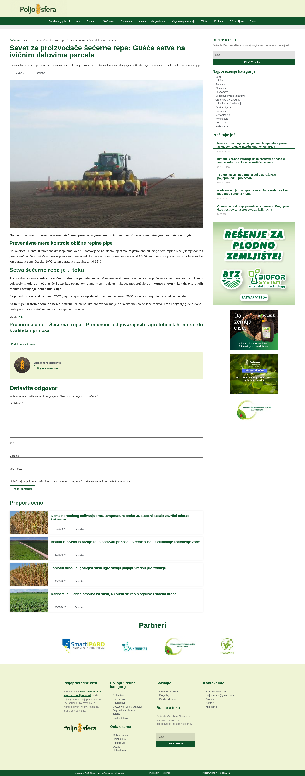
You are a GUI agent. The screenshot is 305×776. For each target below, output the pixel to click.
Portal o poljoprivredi (59, 21)
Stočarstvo (108, 21)
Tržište (204, 21)
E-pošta (14, 455)
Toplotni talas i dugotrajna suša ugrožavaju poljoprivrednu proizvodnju (108, 568)
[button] (39, 344)
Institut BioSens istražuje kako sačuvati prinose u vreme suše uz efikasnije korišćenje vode (125, 542)
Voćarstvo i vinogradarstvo (152, 21)
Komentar (16, 402)
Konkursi (218, 21)
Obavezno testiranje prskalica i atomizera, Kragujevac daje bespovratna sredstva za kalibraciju (253, 208)
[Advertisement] (254, 448)
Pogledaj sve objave (47, 368)
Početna (15, 40)
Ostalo (253, 21)
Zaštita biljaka (236, 21)
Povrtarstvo (126, 21)
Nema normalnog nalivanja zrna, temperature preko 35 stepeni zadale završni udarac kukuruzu (120, 517)
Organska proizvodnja (183, 21)
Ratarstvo (92, 21)
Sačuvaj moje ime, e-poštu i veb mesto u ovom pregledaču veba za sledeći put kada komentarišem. (72, 481)
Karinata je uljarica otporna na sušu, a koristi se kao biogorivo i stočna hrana (113, 594)
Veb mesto (16, 468)
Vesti (78, 21)
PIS (20, 316)
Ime (12, 443)
